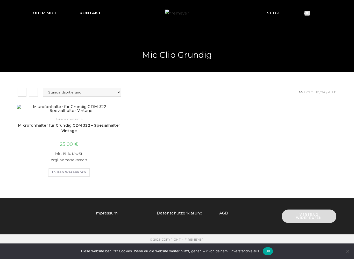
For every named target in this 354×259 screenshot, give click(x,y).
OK (267, 251)
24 (323, 92)
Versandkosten (73, 160)
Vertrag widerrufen (309, 216)
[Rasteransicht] (22, 92)
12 (317, 92)
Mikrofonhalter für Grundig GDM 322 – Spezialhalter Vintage (69, 128)
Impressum (106, 213)
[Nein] (347, 251)
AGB (223, 213)
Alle (332, 92)
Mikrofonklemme (69, 119)
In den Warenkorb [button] (69, 172)
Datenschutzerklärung (179, 213)
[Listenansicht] (33, 92)
